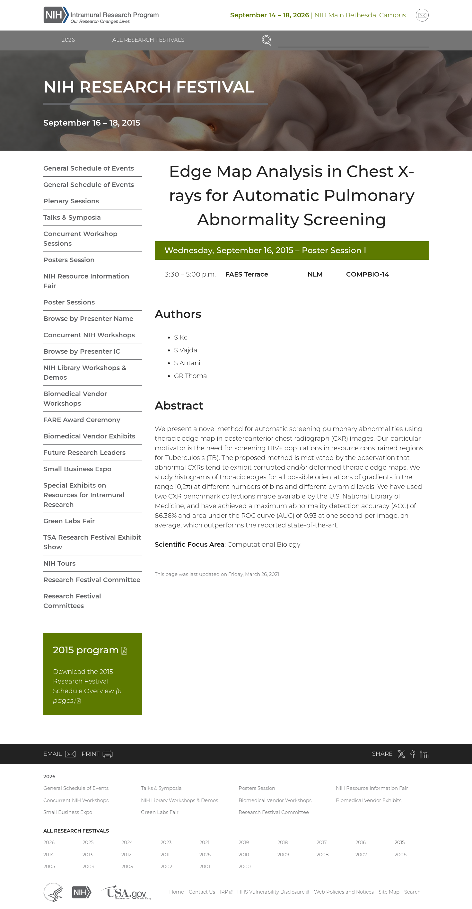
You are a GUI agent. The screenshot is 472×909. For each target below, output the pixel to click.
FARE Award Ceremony (81, 420)
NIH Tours (59, 563)
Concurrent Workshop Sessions (80, 238)
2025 (88, 842)
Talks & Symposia (72, 217)
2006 (400, 855)
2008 (322, 855)
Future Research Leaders (84, 452)
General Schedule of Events (88, 168)
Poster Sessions (69, 302)
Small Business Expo (77, 469)
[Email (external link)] (422, 15)
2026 (68, 40)
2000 (245, 866)
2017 (322, 842)
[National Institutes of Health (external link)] (82, 891)
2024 (127, 842)
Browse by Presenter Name (88, 318)
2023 (166, 842)
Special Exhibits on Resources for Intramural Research (84, 494)
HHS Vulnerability (273, 892)
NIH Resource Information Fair (86, 281)
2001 (204, 866)
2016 (360, 842)
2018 (282, 842)
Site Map (389, 892)
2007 (361, 855)
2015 (90, 650)
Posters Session (69, 260)
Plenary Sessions (71, 201)
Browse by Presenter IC (81, 351)
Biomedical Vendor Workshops (75, 398)
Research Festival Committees (72, 601)
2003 (127, 866)
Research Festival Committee (91, 580)
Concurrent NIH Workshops (89, 335)
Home (176, 892)
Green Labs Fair (69, 521)
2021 (204, 842)
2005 (49, 866)
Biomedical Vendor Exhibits (89, 436)
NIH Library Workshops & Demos (84, 372)
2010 (244, 855)
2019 (244, 842)
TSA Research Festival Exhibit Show (92, 542)
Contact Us (202, 892)
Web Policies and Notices (344, 892)
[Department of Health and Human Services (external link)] (53, 891)
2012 (126, 855)
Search (412, 892)
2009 (283, 855)
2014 (48, 855)
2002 (166, 866)
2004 (89, 866)
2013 (87, 855)
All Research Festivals (148, 40)
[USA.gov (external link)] (126, 891)
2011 (165, 855)
